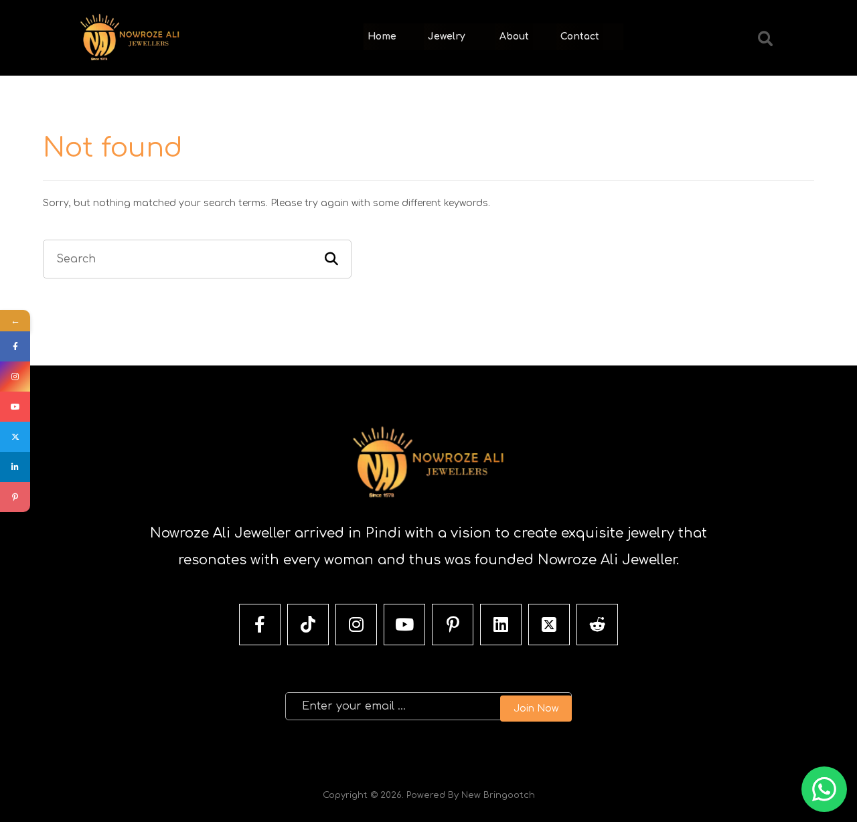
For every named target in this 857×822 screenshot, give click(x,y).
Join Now (536, 709)
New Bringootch (498, 795)
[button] (765, 38)
